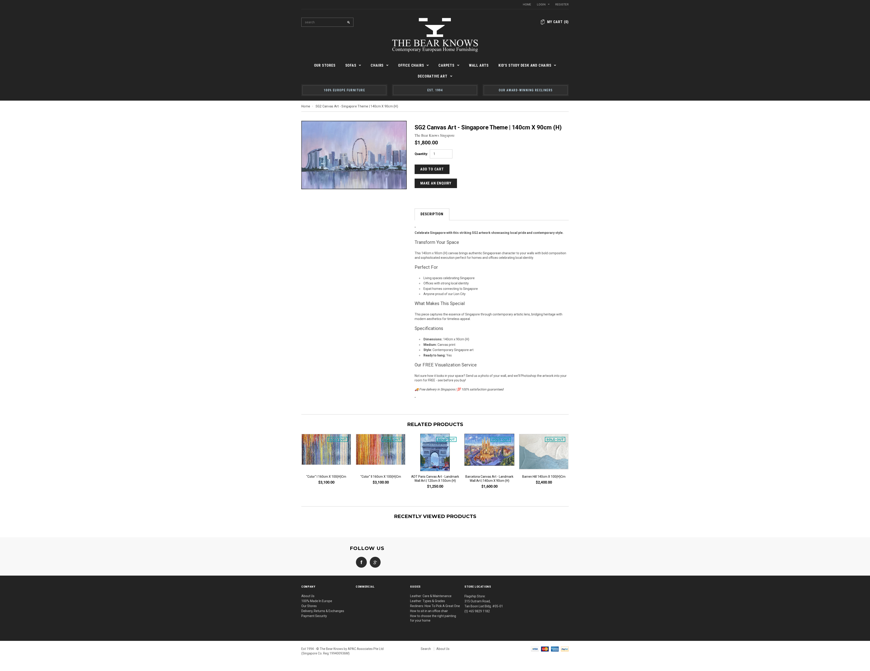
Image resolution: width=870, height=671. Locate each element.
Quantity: (421, 154)
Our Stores (309, 606)
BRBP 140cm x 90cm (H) (543, 476)
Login (541, 4)
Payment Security (314, 616)
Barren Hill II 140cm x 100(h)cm (435, 476)
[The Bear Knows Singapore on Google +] (374, 562)
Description (431, 214)
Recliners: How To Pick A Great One (435, 606)
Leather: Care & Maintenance (431, 596)
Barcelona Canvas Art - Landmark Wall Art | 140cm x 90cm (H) (326, 478)
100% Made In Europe (316, 601)
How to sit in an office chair (429, 611)
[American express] (555, 649)
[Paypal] (565, 649)
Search (426, 649)
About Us (307, 596)
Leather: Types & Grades (427, 601)
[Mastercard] (545, 649)
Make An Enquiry (435, 183)
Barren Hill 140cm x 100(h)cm (380, 476)
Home (527, 4)
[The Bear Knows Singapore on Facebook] (360, 562)
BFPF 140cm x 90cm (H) (489, 476)
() (558, 22)
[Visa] (535, 649)
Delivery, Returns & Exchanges (322, 611)
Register (562, 4)
